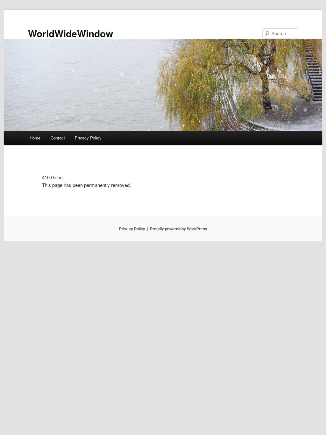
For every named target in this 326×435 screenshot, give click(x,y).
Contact (58, 138)
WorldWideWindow (70, 33)
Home (35, 138)
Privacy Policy (88, 138)
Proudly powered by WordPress (178, 229)
